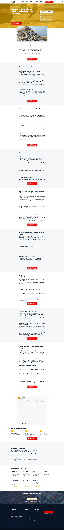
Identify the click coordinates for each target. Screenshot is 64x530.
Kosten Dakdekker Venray (28, 520)
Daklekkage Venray (27, 514)
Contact (40, 1)
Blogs (37, 1)
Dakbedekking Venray (27, 511)
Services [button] (27, 1)
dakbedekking (25, 236)
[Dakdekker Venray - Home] (13, 2)
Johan (13, 20)
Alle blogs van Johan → (24, 423)
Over (31, 1)
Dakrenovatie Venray (27, 516)
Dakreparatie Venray (27, 518)
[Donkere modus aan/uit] (62, 1)
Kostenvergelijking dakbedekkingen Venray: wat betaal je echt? (37, 515)
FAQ (33, 1)
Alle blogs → (35, 520)
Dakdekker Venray (21, 1)
